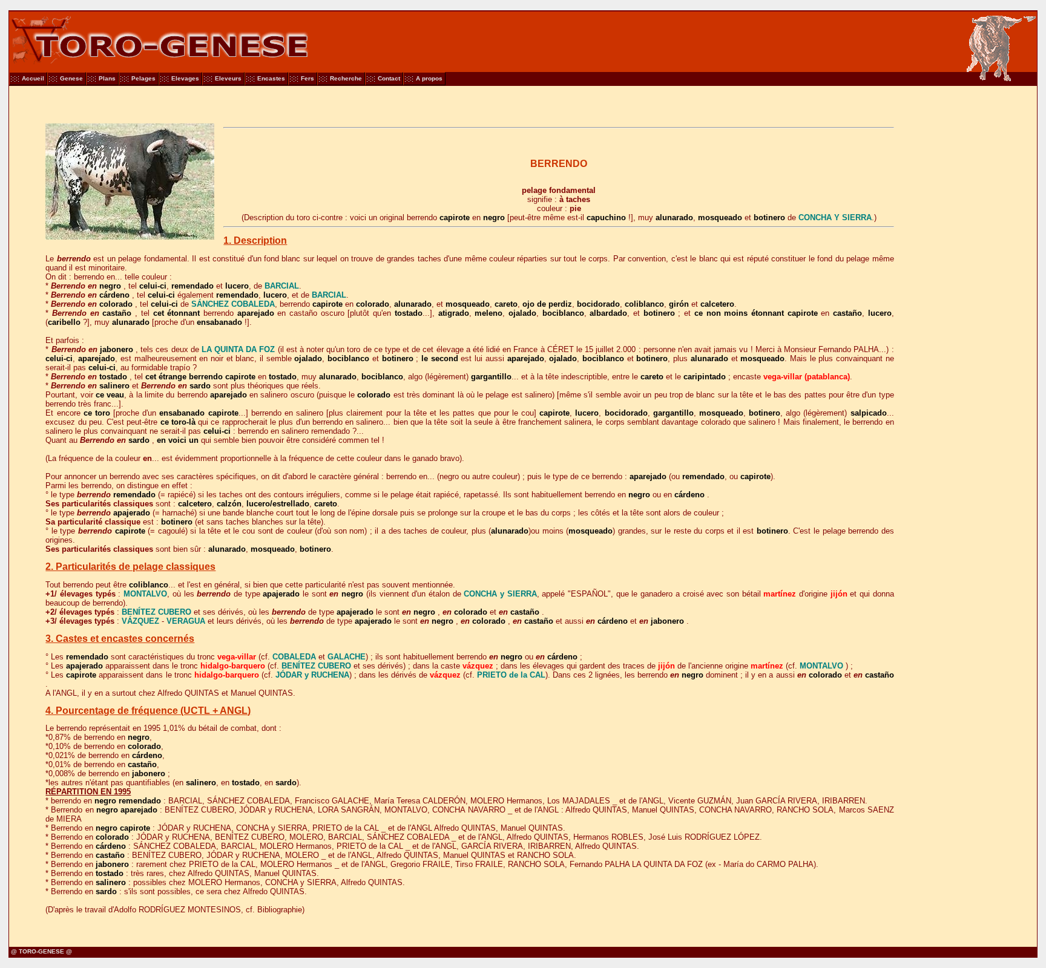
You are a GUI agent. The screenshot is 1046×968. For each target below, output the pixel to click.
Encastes (271, 78)
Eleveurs (228, 78)
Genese (71, 78)
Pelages (143, 78)
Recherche (346, 78)
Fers (307, 78)
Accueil (33, 78)
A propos (429, 78)
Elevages (185, 78)
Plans (107, 78)
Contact (389, 78)
